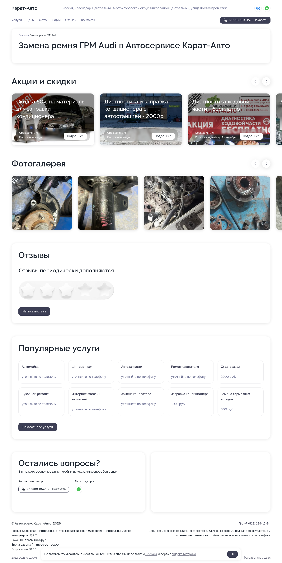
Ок (232, 554)
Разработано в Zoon (257, 557)
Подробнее (75, 136)
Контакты (88, 20)
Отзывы (71, 20)
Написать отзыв (34, 311)
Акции (56, 20)
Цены (30, 20)
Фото (43, 20)
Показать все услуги (37, 427)
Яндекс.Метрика (184, 554)
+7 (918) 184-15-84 (257, 523)
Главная (23, 35)
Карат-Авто (24, 8)
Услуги (17, 20)
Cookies (151, 554)
